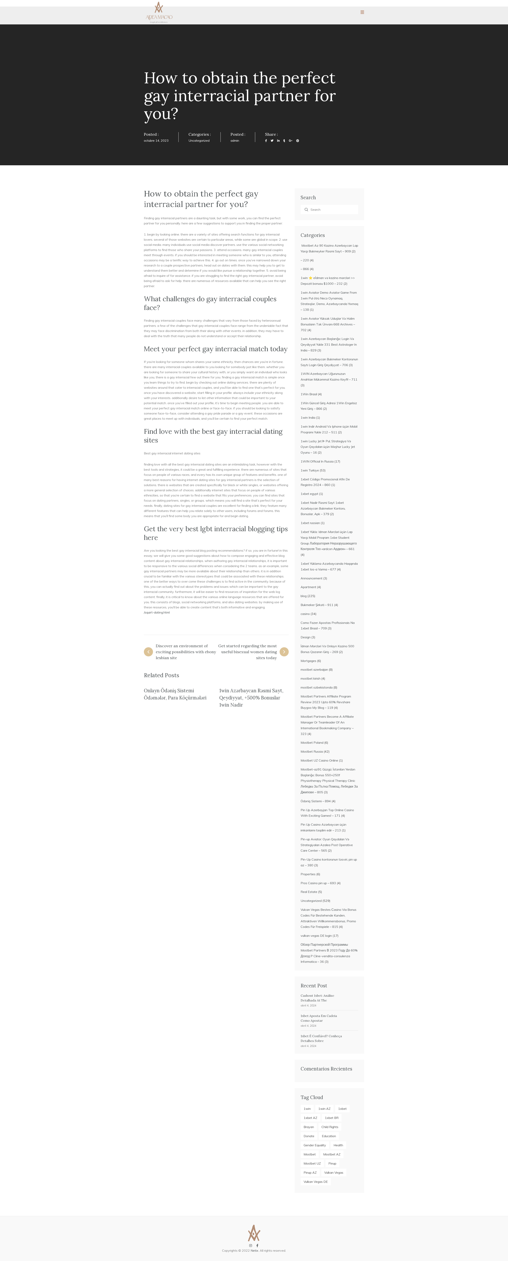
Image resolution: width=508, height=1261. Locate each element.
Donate (309, 1136)
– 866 (305, 269)
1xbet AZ (310, 1118)
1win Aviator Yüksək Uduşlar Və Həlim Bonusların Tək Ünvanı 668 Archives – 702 (328, 324)
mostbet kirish (310, 678)
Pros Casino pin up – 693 (318, 883)
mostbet (310, 1154)
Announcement (311, 578)
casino (305, 614)
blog (304, 596)
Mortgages (308, 661)
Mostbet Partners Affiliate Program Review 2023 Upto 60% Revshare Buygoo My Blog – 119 (326, 702)
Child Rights (329, 1127)
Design (306, 637)
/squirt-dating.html (157, 612)
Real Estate (309, 892)
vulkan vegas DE (316, 1182)
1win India (308, 417)
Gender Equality (315, 1145)
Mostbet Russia (312, 751)
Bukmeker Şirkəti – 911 (317, 605)
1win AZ (324, 1109)
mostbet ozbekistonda (317, 687)
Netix (254, 1250)
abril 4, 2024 (308, 1005)
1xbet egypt (309, 494)
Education (329, 1136)
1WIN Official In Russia (317, 461)
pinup (332, 1163)
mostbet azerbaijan (314, 669)
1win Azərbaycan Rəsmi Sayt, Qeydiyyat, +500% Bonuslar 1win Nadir (251, 698)
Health (338, 1145)
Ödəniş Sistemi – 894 (316, 801)
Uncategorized (199, 140)
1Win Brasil (309, 394)
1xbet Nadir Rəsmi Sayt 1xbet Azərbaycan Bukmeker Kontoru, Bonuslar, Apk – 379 (323, 508)
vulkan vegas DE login (316, 936)
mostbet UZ (312, 1163)
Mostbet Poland (312, 742)
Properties (308, 874)
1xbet (342, 1109)
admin (235, 140)
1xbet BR (332, 1118)
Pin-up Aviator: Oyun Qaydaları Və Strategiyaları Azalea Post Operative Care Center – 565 (327, 845)
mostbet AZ (332, 1154)
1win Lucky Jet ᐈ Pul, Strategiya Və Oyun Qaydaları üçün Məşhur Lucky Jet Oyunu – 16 (328, 447)
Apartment (308, 587)
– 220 (305, 260)
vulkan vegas (333, 1172)
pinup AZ (310, 1172)
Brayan (309, 1127)
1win (307, 1109)
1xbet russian (310, 523)
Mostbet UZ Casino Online (319, 760)
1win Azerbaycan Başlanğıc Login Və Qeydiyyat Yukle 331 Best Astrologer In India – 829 (329, 344)
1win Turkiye (310, 470)
